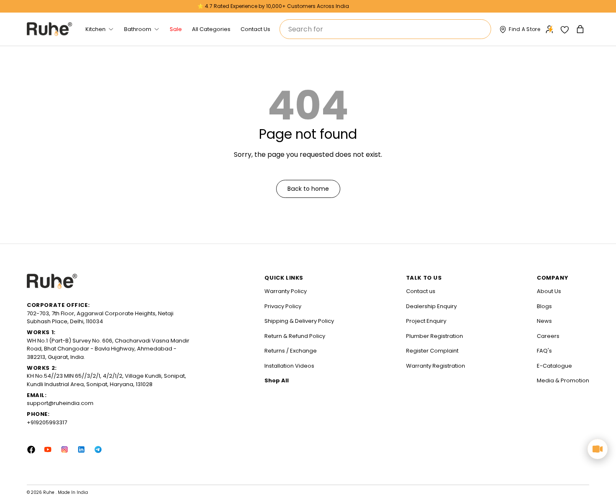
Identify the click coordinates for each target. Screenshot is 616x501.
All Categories (211, 29)
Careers (548, 336)
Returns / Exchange (290, 351)
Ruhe (49, 492)
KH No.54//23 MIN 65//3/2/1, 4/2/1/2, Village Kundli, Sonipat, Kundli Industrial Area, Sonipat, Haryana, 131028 (106, 380)
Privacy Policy (282, 306)
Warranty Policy (285, 291)
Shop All (276, 380)
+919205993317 (47, 422)
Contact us (420, 291)
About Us (549, 291)
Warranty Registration (435, 366)
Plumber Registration (434, 336)
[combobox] (385, 29)
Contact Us (255, 29)
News (544, 321)
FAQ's (544, 351)
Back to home (308, 188)
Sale (176, 29)
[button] (581, 29)
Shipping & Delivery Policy (299, 321)
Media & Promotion (563, 380)
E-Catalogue (554, 366)
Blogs (544, 306)
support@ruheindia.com (60, 403)
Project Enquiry (426, 321)
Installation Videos (289, 366)
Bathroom (137, 29)
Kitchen (95, 29)
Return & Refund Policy (294, 336)
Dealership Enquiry (431, 306)
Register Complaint (432, 351)
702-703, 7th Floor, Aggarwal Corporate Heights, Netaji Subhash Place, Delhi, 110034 (100, 317)
